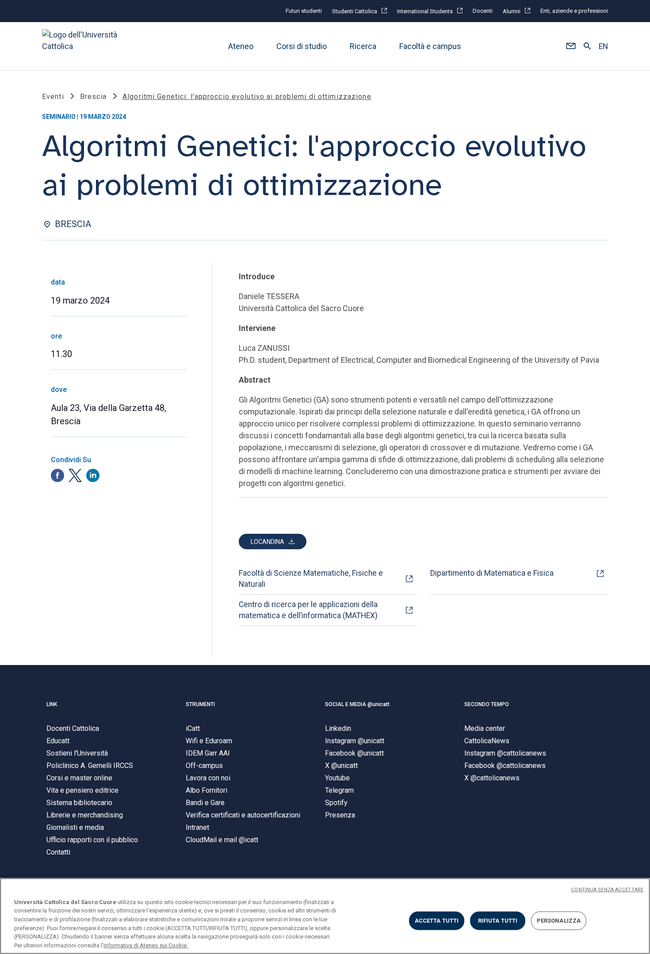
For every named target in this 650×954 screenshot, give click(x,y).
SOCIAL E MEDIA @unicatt (357, 704)
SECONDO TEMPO (486, 704)
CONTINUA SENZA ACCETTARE (607, 890)
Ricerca (363, 46)
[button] (571, 46)
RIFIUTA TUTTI (498, 920)
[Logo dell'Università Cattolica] (83, 46)
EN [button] (603, 46)
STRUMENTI (200, 704)
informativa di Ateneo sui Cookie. (145, 945)
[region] (325, 916)
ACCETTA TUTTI (437, 920)
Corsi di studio (301, 46)
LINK (51, 704)
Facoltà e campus (430, 46)
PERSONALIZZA (559, 920)
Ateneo (240, 46)
